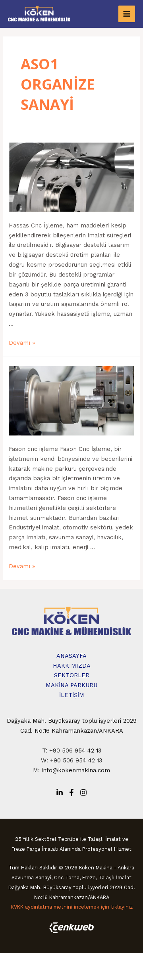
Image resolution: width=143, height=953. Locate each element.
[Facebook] (71, 792)
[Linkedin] (59, 792)
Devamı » (22, 342)
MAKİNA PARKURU (71, 685)
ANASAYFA (71, 655)
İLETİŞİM (71, 695)
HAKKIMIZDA (72, 665)
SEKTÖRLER (71, 675)
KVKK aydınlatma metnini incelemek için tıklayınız (72, 907)
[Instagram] (83, 792)
